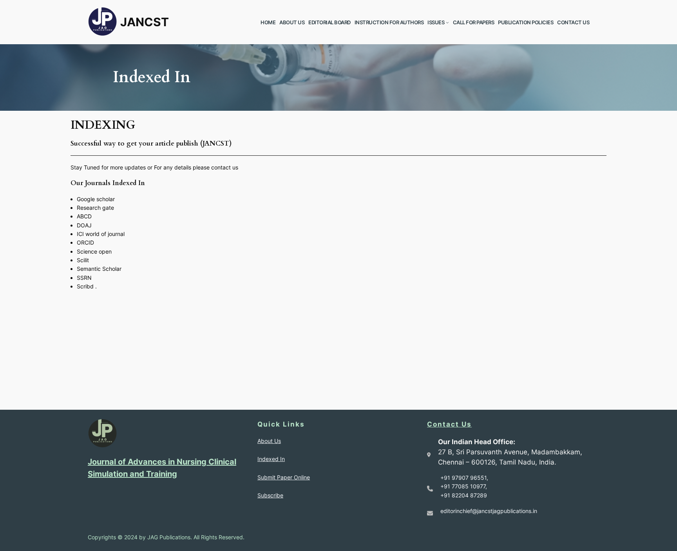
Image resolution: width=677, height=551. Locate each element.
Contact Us (449, 424)
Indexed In (271, 459)
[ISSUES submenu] (447, 22)
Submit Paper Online (283, 477)
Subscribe (270, 495)
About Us (269, 441)
